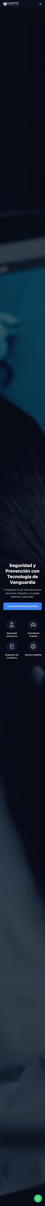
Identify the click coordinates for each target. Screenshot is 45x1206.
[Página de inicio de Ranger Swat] (11, 4)
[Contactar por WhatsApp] (38, 1199)
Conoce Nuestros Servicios (22, 606)
